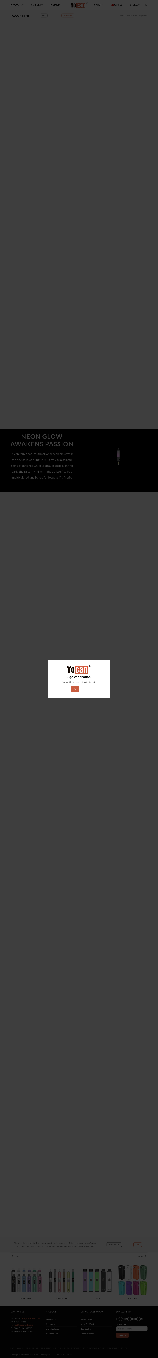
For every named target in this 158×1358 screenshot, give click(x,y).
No (83, 689)
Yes (75, 689)
